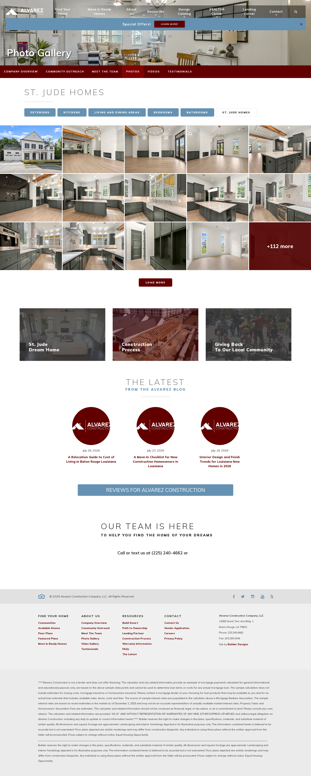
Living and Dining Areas (117, 112)
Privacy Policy (173, 638)
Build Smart (130, 622)
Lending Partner (133, 633)
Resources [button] (155, 11)
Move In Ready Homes (99, 11)
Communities (47, 622)
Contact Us (171, 622)
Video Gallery (90, 643)
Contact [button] (276, 11)
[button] (301, 24)
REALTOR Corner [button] (216, 11)
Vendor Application (176, 628)
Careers (169, 633)
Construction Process (136, 638)
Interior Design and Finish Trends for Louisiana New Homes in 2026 (220, 461)
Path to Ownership (134, 628)
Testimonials (89, 649)
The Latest (129, 654)
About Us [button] (132, 11)
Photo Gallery (90, 638)
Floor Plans (45, 633)
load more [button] (155, 282)
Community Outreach (95, 628)
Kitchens (72, 112)
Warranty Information (137, 643)
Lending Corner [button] (249, 11)
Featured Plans (48, 638)
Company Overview (94, 622)
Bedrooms (163, 112)
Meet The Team (91, 633)
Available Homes (49, 628)
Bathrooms (197, 112)
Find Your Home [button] (63, 11)
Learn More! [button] (169, 24)
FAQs (125, 649)
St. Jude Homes (236, 112)
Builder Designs (238, 644)
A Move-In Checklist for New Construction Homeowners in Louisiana (155, 461)
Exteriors (39, 112)
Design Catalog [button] (184, 11)
